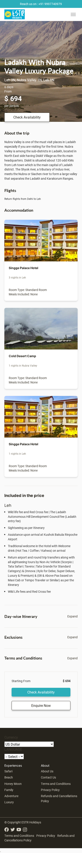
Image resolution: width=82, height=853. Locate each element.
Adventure (11, 796)
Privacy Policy (50, 790)
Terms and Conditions (56, 784)
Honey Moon (13, 784)
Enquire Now (41, 705)
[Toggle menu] (73, 14)
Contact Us (48, 777)
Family (8, 790)
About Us (47, 771)
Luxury (9, 802)
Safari (8, 771)
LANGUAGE (13, 749)
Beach (8, 777)
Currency (11, 737)
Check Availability (27, 117)
